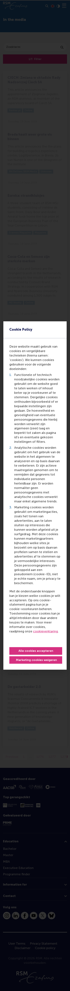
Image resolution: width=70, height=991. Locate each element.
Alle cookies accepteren (35, 651)
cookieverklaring (45, 631)
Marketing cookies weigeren (36, 660)
